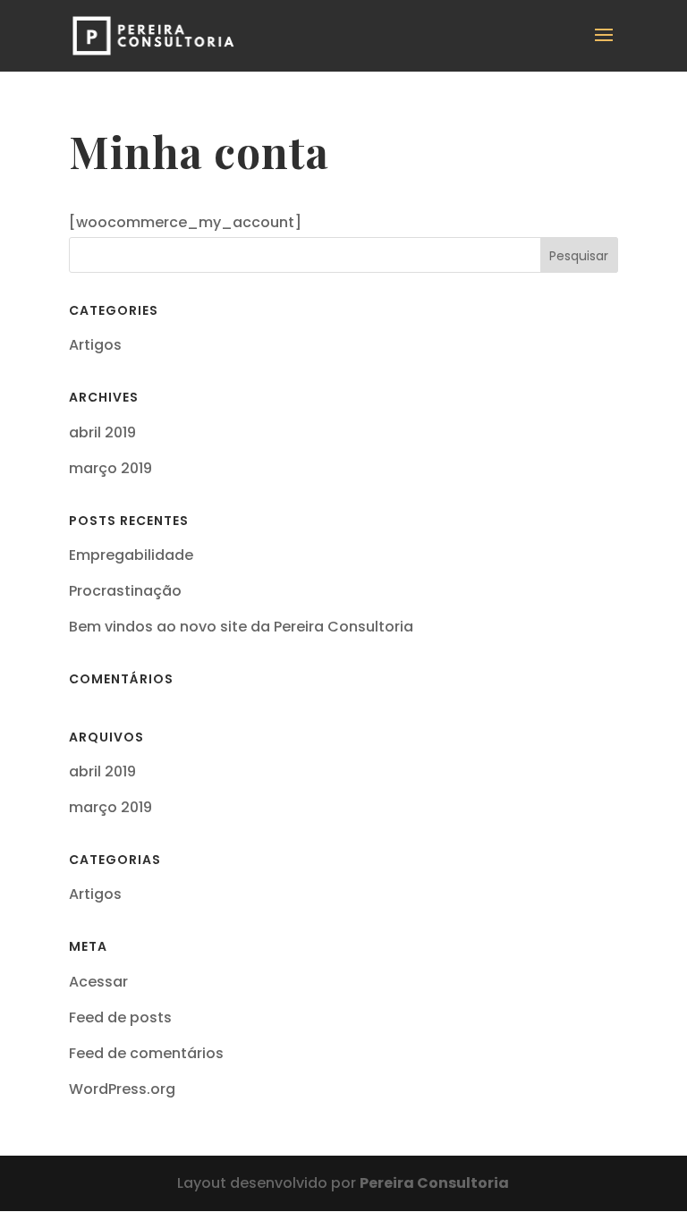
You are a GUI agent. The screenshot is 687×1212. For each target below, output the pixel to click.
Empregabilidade (131, 555)
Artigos (95, 345)
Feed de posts (120, 1017)
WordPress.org (122, 1089)
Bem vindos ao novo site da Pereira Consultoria (241, 626)
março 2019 (110, 468)
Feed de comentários (146, 1053)
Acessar (98, 981)
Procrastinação (125, 591)
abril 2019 (102, 432)
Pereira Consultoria (434, 1183)
